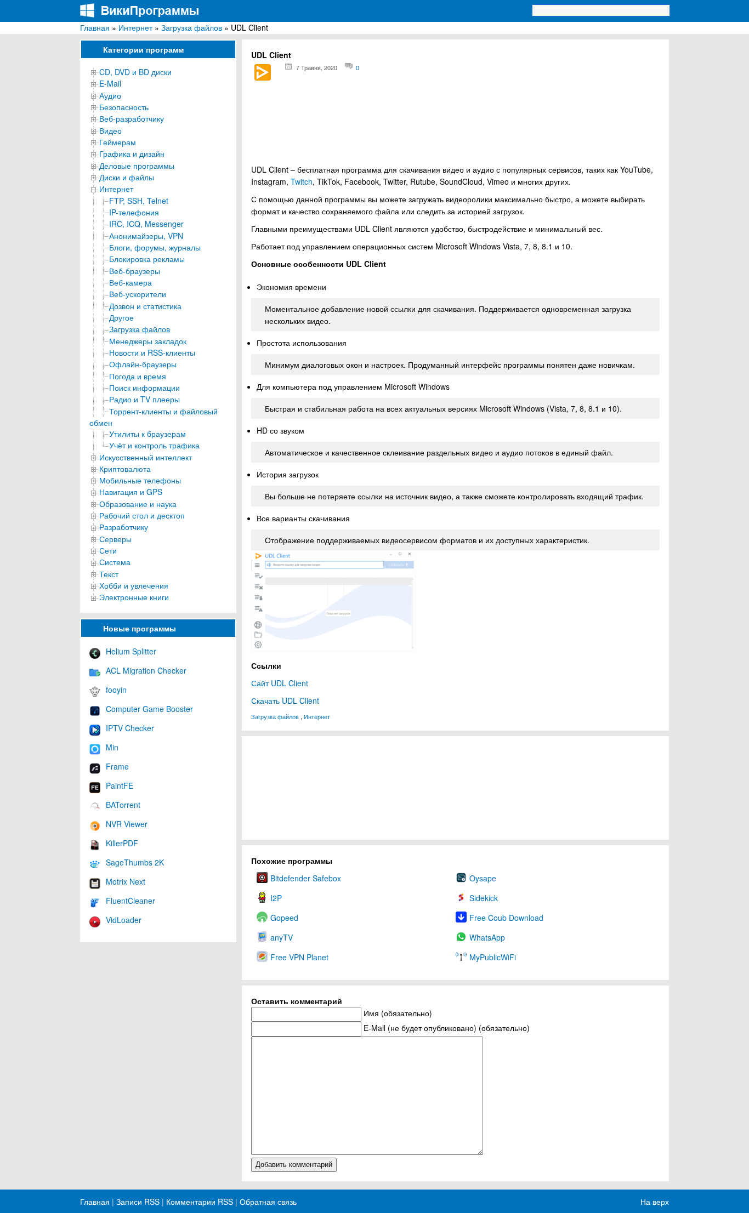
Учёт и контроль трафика (154, 445)
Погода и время (137, 376)
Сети (108, 550)
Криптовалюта (125, 468)
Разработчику (123, 526)
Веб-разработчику (131, 118)
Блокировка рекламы (147, 258)
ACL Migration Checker (146, 670)
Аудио (110, 95)
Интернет (135, 27)
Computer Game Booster (149, 708)
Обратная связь (267, 1201)
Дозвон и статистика (145, 305)
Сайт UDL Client (279, 682)
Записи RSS (138, 1201)
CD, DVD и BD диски (135, 71)
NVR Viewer (126, 823)
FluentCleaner (130, 900)
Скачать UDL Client (285, 700)
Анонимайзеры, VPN (146, 235)
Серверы (115, 538)
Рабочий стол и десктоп (142, 515)
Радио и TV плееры (144, 399)
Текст (108, 573)
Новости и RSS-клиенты (152, 352)
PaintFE (119, 785)
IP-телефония (134, 212)
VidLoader (123, 919)
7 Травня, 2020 (316, 67)
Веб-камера (130, 282)
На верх (654, 1201)
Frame (117, 766)
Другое (121, 317)
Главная (95, 27)
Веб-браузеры (134, 270)
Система (114, 561)
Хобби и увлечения (133, 585)
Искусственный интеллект (145, 457)
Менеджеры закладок (147, 340)
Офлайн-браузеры (143, 363)
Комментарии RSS (199, 1201)
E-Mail (110, 83)
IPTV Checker (130, 727)
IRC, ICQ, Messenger (146, 223)
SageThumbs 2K (135, 862)
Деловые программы (136, 165)
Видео (110, 130)
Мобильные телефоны (140, 480)
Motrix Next (125, 881)
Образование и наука (138, 503)
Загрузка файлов (191, 27)
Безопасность (124, 106)
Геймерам (117, 141)
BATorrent (123, 804)
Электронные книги (134, 596)
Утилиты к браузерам (147, 433)
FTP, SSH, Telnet (138, 200)
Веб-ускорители (137, 293)
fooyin (116, 689)
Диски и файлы (126, 177)
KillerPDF (122, 843)
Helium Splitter (131, 651)
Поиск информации (144, 387)
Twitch (302, 181)
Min (112, 747)
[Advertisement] (455, 126)
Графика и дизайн (131, 153)
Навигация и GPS (130, 491)
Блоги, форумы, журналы (155, 247)
